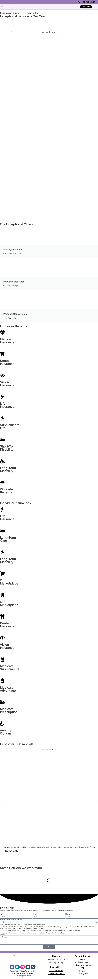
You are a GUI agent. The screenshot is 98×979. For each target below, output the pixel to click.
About (82, 959)
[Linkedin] (17, 967)
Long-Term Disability (8, 469)
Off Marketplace (9, 603)
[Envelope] (27, 967)
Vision (19, 927)
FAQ (83, 968)
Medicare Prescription (9, 710)
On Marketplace (9, 581)
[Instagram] (22, 967)
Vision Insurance (7, 383)
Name (2, 914)
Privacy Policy (24, 971)
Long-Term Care (8, 539)
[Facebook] (12, 967)
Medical (4, 927)
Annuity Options (5, 731)
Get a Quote (82, 974)
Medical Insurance (7, 340)
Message (3, 934)
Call (41, 911)
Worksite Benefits (6, 490)
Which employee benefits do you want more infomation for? (22, 928)
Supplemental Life (10, 426)
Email (35, 914)
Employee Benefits (82, 962)
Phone (67, 914)
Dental (12, 927)
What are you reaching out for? (11, 919)
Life (25, 927)
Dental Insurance (7, 362)
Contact (82, 971)
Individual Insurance (82, 965)
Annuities (60, 933)
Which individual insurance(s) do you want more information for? (23, 924)
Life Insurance (7, 405)
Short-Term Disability (8, 448)
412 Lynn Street (56, 970)
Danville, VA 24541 (56, 973)
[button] (73, 6)
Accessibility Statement (25, 973)
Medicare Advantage (8, 689)
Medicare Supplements (9, 667)
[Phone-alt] (33, 967)
